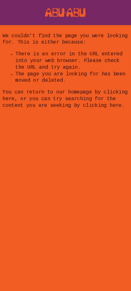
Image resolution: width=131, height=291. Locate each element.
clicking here (102, 106)
